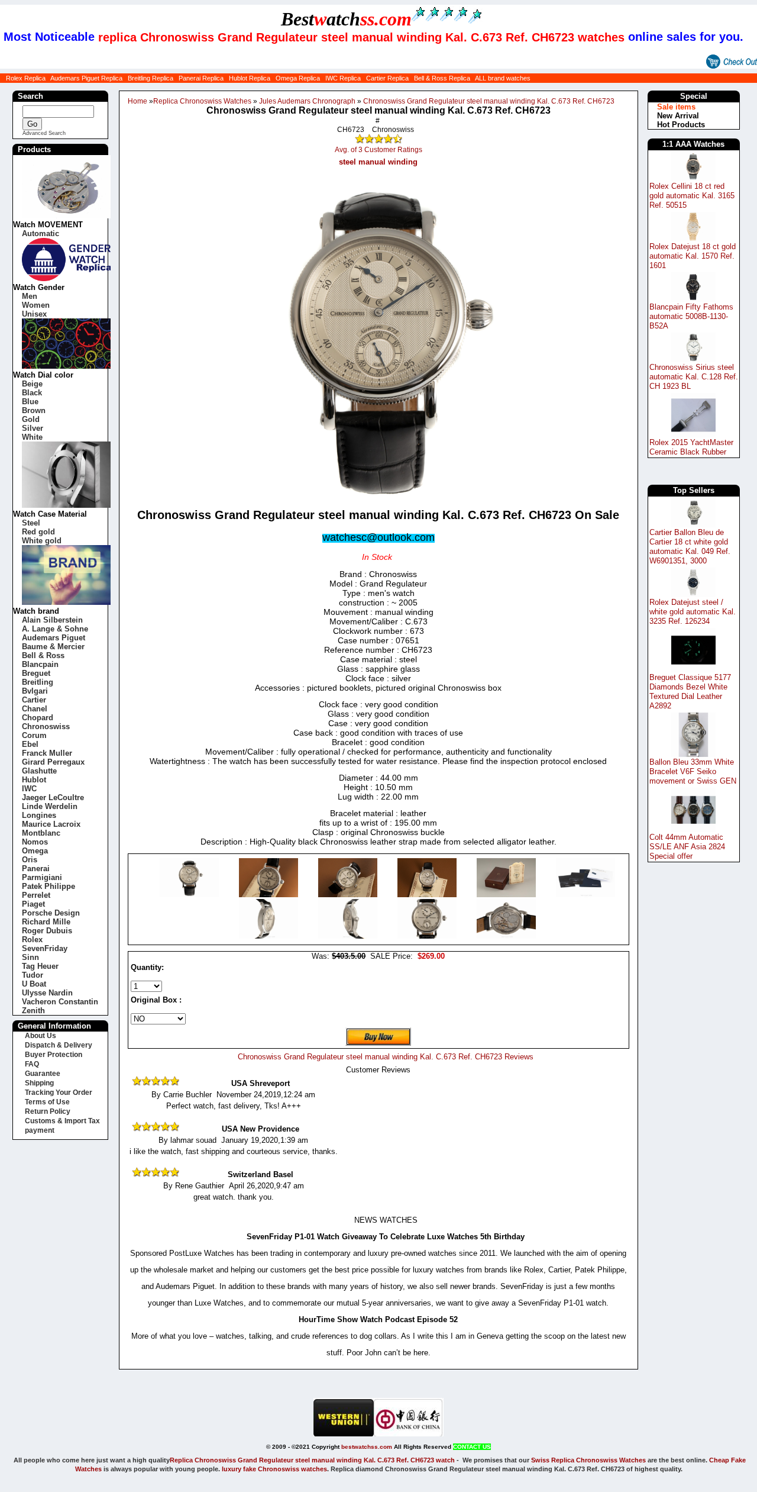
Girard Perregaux (53, 762)
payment (39, 1130)
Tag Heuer (40, 966)
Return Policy (47, 1111)
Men (29, 296)
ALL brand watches (502, 78)
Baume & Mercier (53, 646)
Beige (32, 383)
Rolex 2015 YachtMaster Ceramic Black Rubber (691, 447)
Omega (35, 850)
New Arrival (678, 115)
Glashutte (39, 770)
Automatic (40, 233)
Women (36, 305)
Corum (34, 735)
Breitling (37, 682)
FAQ (32, 1064)
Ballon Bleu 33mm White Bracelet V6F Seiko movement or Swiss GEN (692, 771)
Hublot (34, 779)
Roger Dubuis (47, 930)
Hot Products (681, 124)
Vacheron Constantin (60, 1001)
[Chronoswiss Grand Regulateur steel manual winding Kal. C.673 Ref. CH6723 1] (269, 894)
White (32, 437)
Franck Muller (47, 753)
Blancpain (40, 664)
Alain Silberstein (52, 620)
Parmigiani (42, 877)
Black (32, 392)
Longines (39, 815)
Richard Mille (46, 921)
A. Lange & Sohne (55, 628)
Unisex (34, 314)
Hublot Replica (249, 78)
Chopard (37, 717)
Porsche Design (51, 912)
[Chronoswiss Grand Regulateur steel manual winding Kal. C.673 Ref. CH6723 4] (507, 894)
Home (137, 101)
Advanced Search (44, 133)
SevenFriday (44, 948)
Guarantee (42, 1073)
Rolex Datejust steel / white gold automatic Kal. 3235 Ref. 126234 (692, 612)
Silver (32, 428)
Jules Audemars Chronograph (307, 101)
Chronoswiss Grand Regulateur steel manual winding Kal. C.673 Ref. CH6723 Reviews (385, 1056)
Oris (29, 859)
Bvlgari (35, 691)
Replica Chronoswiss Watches (202, 101)
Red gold (38, 531)
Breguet (36, 673)
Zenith (33, 1010)
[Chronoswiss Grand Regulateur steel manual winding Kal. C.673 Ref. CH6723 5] (585, 894)
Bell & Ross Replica (442, 78)
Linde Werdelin (49, 806)
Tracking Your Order (58, 1092)
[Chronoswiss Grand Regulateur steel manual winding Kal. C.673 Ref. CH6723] (190, 894)
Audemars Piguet (53, 637)
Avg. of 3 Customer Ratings (378, 150)
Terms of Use (47, 1102)
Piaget (33, 904)
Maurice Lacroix (51, 824)
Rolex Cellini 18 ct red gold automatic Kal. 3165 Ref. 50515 (692, 196)
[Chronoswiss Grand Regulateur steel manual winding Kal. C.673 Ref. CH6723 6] (269, 936)
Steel (31, 522)
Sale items (676, 106)
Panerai (36, 868)
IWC (29, 788)
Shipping (39, 1083)
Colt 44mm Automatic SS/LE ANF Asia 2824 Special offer (687, 847)
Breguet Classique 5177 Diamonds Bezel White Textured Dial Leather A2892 (690, 691)
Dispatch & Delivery (58, 1045)
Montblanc (41, 833)
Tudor (32, 975)
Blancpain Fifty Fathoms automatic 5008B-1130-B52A (691, 316)
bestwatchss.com (366, 1446)
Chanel (34, 708)
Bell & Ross (43, 655)
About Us (40, 1036)
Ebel (30, 744)
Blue (30, 401)
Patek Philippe (48, 886)
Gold (31, 419)
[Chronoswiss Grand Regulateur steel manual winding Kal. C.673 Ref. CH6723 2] (349, 894)
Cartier (34, 699)
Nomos (35, 841)
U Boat (34, 983)
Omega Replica (298, 78)
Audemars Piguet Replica (86, 78)
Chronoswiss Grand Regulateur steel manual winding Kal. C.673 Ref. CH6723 (488, 101)
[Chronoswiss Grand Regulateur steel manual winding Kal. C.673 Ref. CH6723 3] (428, 894)
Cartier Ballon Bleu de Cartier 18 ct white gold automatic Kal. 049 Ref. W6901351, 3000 (689, 546)
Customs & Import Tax (62, 1121)
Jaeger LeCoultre (53, 797)
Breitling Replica (150, 78)
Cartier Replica (387, 78)
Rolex (32, 939)
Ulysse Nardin (47, 992)
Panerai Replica (201, 78)
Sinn (30, 957)
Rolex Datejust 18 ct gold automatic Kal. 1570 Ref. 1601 (692, 256)
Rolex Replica (26, 78)
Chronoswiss (46, 726)
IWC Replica (343, 78)
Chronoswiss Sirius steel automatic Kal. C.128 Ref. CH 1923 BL (693, 377)
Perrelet (36, 895)
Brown (34, 410)
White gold (42, 540)
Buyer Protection (53, 1054)
